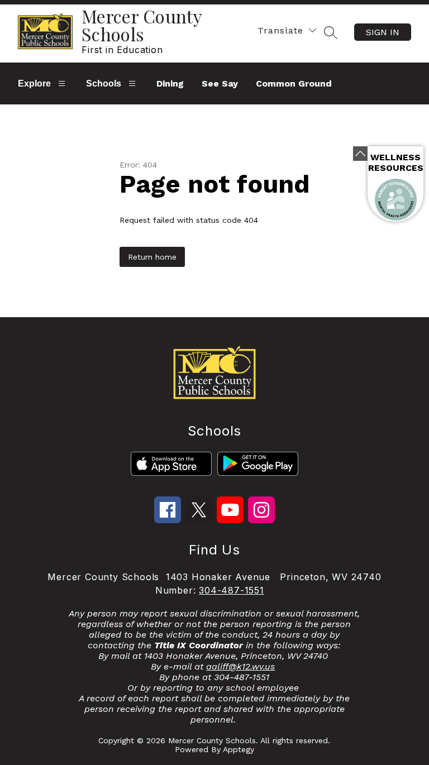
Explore (34, 83)
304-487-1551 (231, 590)
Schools (103, 83)
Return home (152, 256)
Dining (170, 83)
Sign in (382, 32)
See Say (220, 83)
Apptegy (238, 749)
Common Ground (294, 83)
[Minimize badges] (360, 153)
